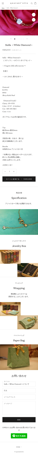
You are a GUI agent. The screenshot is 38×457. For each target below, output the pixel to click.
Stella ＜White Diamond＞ (12, 8)
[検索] (32, 3)
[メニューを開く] (3, 3)
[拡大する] (33, 14)
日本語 (18, 447)
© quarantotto (19, 451)
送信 (19, 420)
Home (3, 8)
